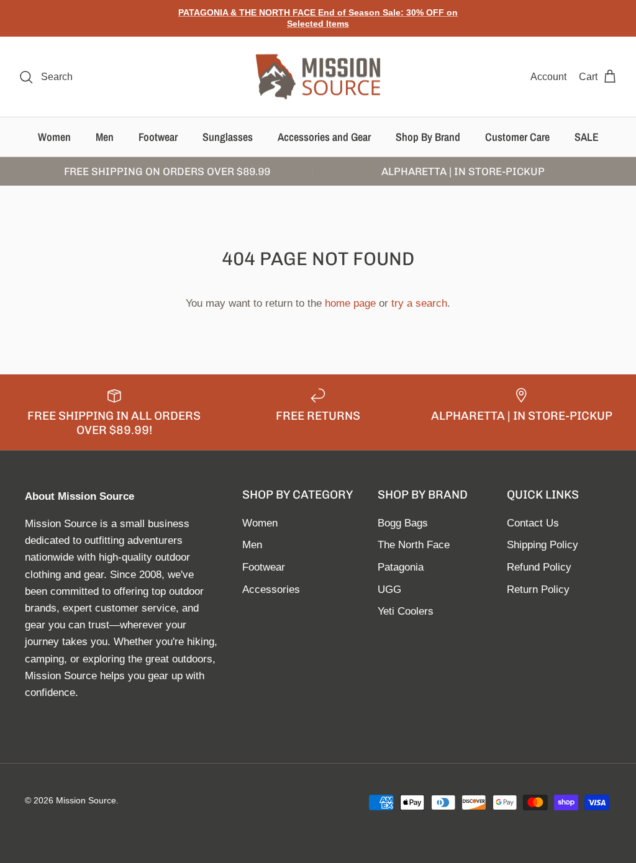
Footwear (158, 137)
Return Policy (538, 589)
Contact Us (533, 523)
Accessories (271, 589)
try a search (419, 303)
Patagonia (401, 567)
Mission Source (86, 800)
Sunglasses (227, 137)
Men (105, 137)
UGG (389, 589)
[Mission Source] (318, 77)
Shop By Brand (428, 137)
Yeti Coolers (406, 611)
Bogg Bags (403, 523)
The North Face (414, 545)
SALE (587, 137)
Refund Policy (539, 567)
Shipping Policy (542, 545)
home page (350, 303)
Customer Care (517, 137)
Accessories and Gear (324, 137)
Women (54, 137)
